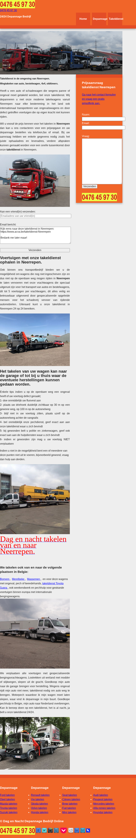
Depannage (99, 18)
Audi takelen (100, 795)
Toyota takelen (8, 808)
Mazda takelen (8, 803)
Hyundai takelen (102, 812)
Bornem (5, 579)
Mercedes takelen (103, 803)
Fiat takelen (69, 808)
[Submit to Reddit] (70, 830)
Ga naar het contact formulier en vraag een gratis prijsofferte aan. (99, 99)
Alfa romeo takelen (104, 808)
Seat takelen (69, 795)
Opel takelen (7, 799)
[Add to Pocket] (64, 830)
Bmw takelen (69, 803)
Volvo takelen (39, 808)
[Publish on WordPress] (82, 830)
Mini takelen (69, 812)
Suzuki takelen (8, 812)
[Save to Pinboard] (88, 830)
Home (83, 18)
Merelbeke (18, 579)
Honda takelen (39, 812)
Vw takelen (37, 799)
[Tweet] (44, 830)
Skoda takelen (39, 803)
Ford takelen (7, 795)
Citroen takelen (71, 799)
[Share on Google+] (50, 830)
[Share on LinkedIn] (76, 830)
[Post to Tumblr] (56, 830)
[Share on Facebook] (38, 830)
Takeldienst (115, 18)
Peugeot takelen (102, 799)
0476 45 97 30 (8, 10)
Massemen (34, 579)
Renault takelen (40, 795)
